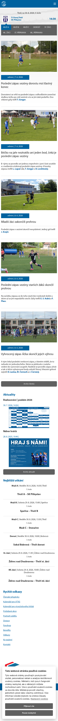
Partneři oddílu (10, 616)
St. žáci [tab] (48, 27)
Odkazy (6, 635)
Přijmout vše (29, 706)
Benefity (7, 630)
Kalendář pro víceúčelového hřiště (18, 607)
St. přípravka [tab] (20, 33)
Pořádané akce (10, 611)
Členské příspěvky (11, 597)
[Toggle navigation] (55, 4)
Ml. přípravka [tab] (36, 33)
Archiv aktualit (29, 472)
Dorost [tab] (36, 27)
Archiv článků (29, 384)
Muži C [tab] (26, 27)
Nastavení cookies (39, 699)
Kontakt (6, 645)
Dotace (6, 621)
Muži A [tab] (6, 27)
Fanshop (7, 626)
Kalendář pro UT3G (11, 602)
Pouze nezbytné (29, 713)
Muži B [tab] (16, 27)
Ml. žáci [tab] (6, 33)
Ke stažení (7, 640)
